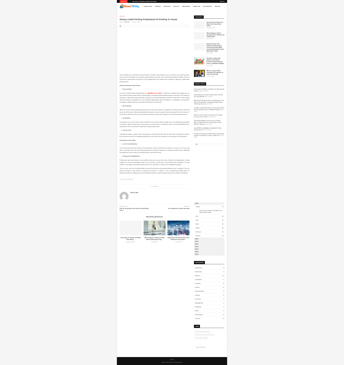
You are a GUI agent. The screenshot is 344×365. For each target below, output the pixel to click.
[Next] (131, 1)
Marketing (196, 6)
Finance (209, 287)
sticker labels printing (127, 179)
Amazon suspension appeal (202, 331)
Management (186, 6)
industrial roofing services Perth (204, 334)
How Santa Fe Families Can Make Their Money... (144, 1)
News (209, 310)
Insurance (209, 299)
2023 (196, 244)
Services (217, 6)
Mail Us (222, 1)
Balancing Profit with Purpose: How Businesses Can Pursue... (178, 238)
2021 (196, 249)
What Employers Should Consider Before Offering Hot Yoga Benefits (215, 34)
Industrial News (209, 291)
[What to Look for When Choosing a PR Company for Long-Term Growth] (199, 73)
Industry (176, 6)
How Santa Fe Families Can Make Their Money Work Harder (214, 24)
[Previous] (129, 1)
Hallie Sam (127, 22)
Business (158, 6)
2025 (196, 239)
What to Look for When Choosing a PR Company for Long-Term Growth (214, 72)
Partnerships (207, 6)
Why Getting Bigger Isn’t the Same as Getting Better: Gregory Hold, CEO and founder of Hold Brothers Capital (207, 122)
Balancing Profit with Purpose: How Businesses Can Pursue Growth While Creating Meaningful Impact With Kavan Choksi (215, 47)
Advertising (148, 6)
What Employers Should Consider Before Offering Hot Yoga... (154, 238)
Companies (166, 6)
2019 (196, 254)
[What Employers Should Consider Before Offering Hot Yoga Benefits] (155, 228)
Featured (209, 283)
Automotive (209, 271)
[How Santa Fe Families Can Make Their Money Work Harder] (131, 228)
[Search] (223, 14)
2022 (196, 247)
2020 (196, 252)
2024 (196, 241)
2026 (196, 203)
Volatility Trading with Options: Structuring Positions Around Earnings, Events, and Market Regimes (215, 60)
